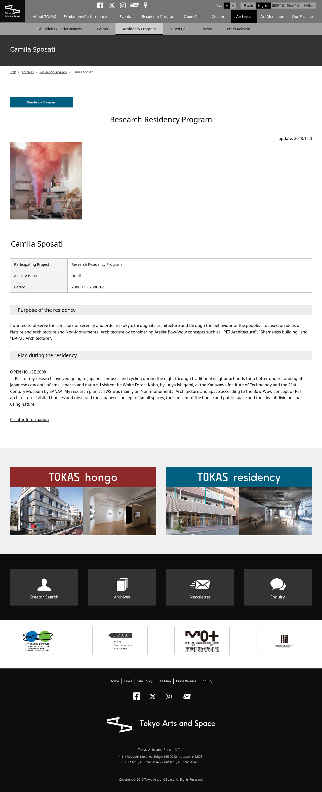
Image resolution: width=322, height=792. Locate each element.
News (207, 28)
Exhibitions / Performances (59, 28)
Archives (243, 16)
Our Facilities (303, 16)
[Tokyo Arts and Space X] (153, 692)
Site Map (164, 681)
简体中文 (293, 5)
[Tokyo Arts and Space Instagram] (170, 692)
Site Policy (144, 681)
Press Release (238, 28)
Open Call (192, 16)
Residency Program (159, 16)
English (263, 5)
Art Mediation (272, 16)
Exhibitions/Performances (86, 16)
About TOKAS (44, 16)
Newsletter (200, 597)
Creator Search (44, 597)
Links (128, 681)
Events (125, 16)
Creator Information (29, 419)
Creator (218, 16)
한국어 (308, 5)
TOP (13, 72)
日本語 (248, 5)
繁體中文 (278, 5)
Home (114, 681)
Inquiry (278, 597)
